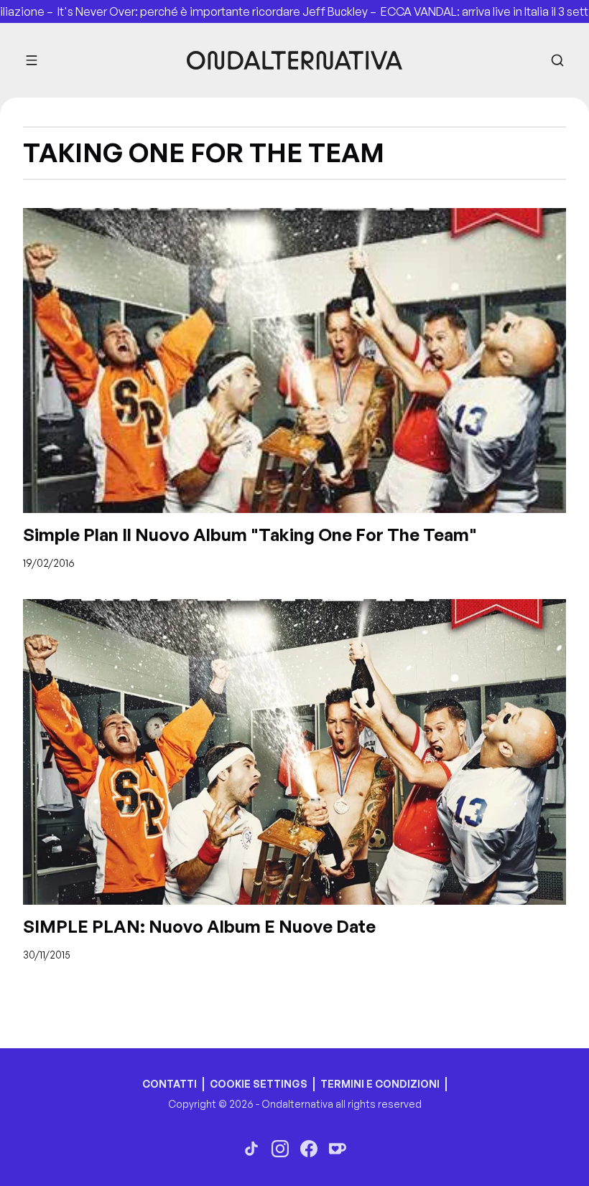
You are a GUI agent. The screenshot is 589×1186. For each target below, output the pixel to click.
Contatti (169, 1084)
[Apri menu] (31, 60)
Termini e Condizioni (380, 1084)
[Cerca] (557, 60)
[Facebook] (308, 1148)
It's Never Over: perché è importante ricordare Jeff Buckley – (189, 11)
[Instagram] (280, 1148)
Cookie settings (258, 1084)
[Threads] (251, 1148)
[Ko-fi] (337, 1148)
